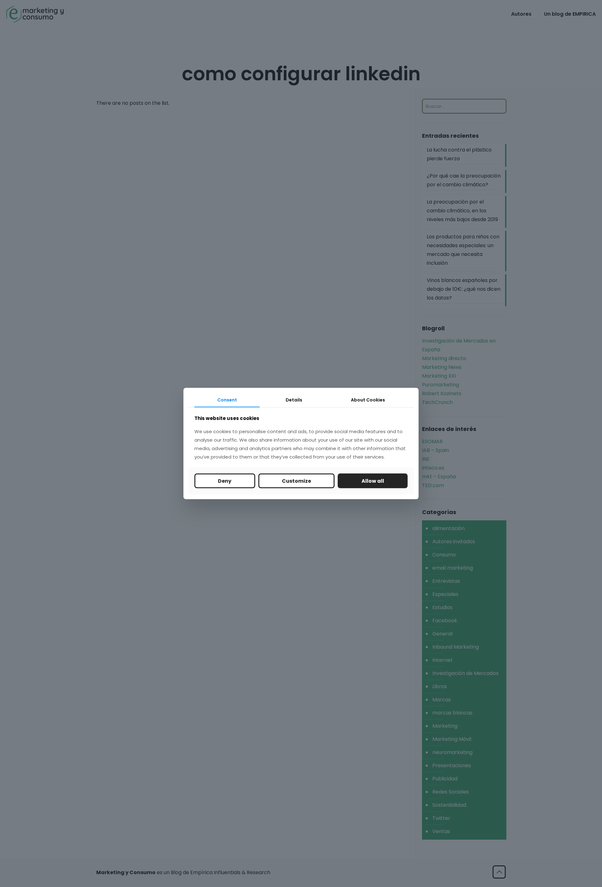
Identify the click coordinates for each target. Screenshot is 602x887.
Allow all (373, 480)
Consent (227, 400)
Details (294, 400)
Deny (224, 480)
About (368, 400)
